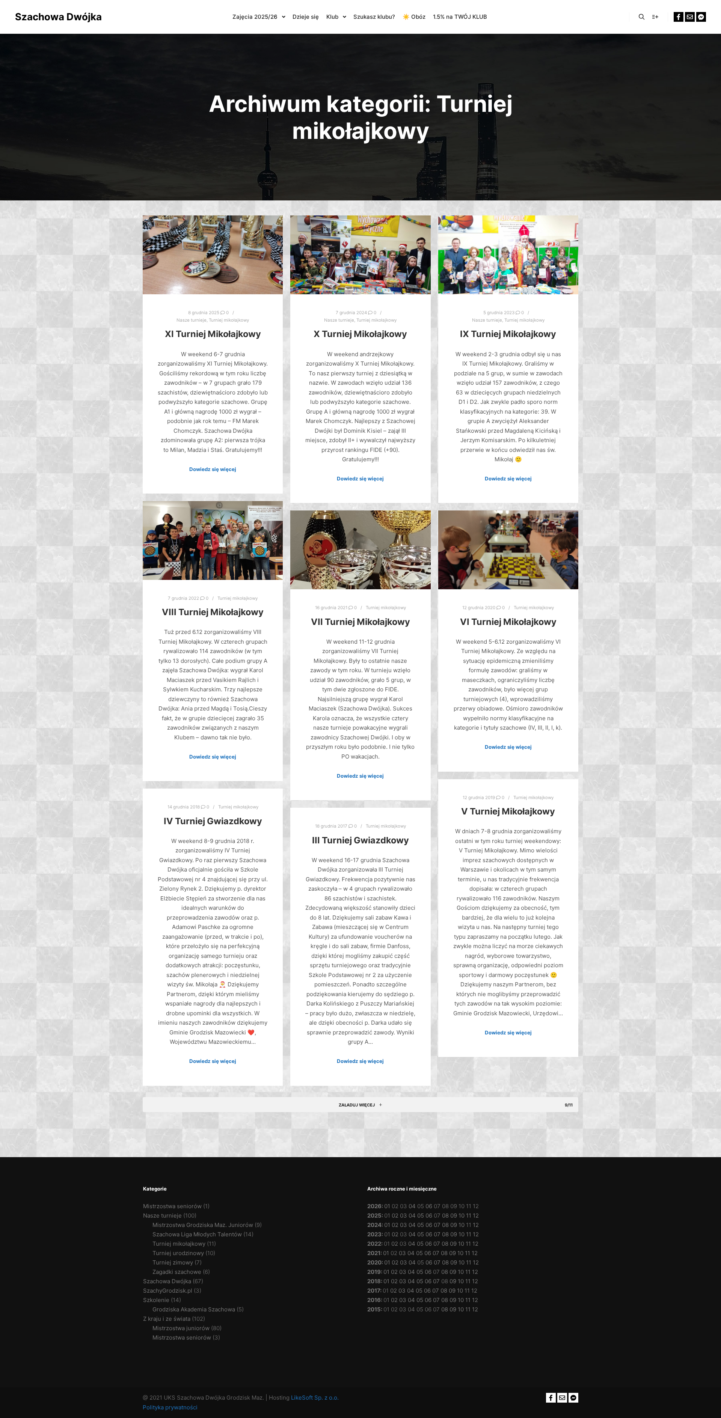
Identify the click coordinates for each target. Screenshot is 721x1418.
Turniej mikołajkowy (229, 320)
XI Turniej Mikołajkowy (213, 333)
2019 (374, 1271)
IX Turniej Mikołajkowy (508, 333)
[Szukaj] (642, 17)
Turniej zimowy (172, 1262)
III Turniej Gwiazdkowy (360, 840)
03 (403, 1215)
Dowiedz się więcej (212, 469)
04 (412, 1206)
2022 (374, 1243)
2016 (374, 1300)
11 (468, 1215)
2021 (373, 1253)
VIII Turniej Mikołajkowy (213, 612)
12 (476, 1215)
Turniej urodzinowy (178, 1253)
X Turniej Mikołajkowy (360, 333)
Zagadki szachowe (176, 1271)
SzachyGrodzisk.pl (167, 1290)
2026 (374, 1206)
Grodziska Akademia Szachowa (193, 1309)
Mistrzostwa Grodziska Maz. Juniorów (202, 1224)
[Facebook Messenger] (701, 17)
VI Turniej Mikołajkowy (508, 621)
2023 (374, 1234)
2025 (374, 1215)
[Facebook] (678, 17)
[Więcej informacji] (655, 17)
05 (420, 1215)
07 (437, 1224)
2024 (374, 1224)
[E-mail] (690, 17)
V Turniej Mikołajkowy (508, 811)
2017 (373, 1290)
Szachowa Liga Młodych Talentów (197, 1234)
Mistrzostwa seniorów (172, 1206)
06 (428, 1206)
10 (462, 1215)
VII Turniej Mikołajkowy (360, 621)
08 (445, 1215)
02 (395, 1215)
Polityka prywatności (170, 1407)
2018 (374, 1281)
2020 (374, 1262)
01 (387, 1206)
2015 (374, 1309)
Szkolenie (156, 1300)
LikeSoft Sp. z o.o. (315, 1397)
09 (453, 1215)
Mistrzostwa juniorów (181, 1328)
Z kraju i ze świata (166, 1318)
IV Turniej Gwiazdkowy (213, 821)
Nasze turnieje (191, 320)
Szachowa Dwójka (52, 17)
